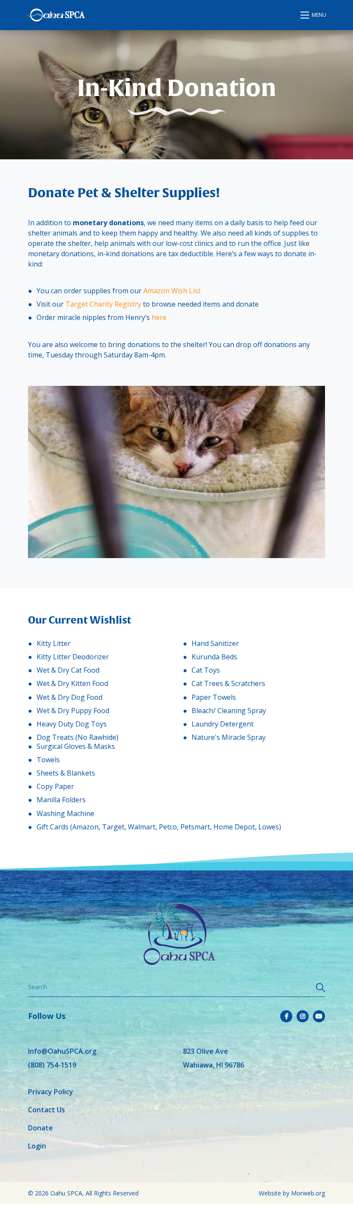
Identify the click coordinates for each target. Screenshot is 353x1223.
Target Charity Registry (103, 304)
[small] (286, 1016)
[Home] (55, 15)
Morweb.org (308, 1193)
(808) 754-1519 (52, 1065)
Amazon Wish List (172, 290)
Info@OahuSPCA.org (62, 1051)
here (159, 317)
